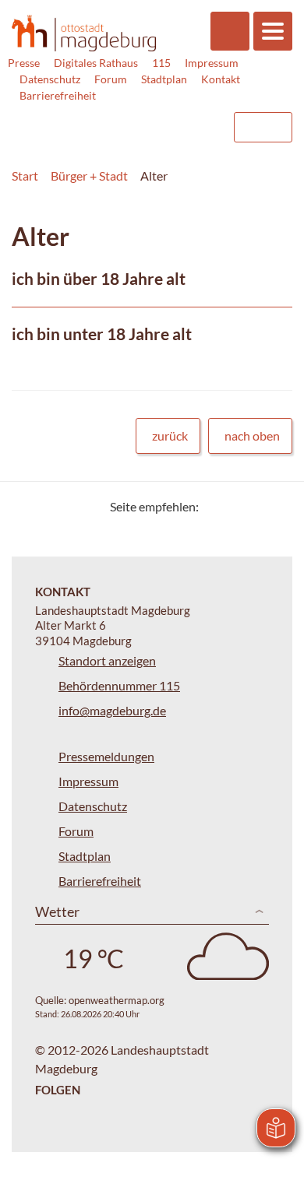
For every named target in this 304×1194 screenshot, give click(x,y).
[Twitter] (216, 506)
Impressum (212, 62)
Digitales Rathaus (96, 62)
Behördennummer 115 (119, 685)
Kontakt (220, 79)
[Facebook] (236, 506)
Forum (110, 79)
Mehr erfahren (152, 289)
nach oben (252, 435)
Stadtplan (164, 79)
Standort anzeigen (107, 660)
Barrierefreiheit (57, 95)
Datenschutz (49, 79)
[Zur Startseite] (84, 33)
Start (25, 175)
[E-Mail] (255, 506)
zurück (170, 435)
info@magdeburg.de (112, 710)
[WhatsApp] (275, 506)
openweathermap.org (116, 1000)
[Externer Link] (94, 120)
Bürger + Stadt (89, 175)
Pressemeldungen (106, 756)
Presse (24, 62)
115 (161, 62)
